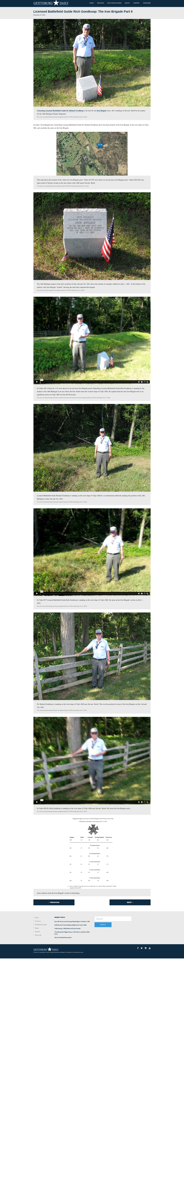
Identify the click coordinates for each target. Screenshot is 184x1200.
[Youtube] (150, 948)
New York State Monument (62, 937)
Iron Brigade (101, 110)
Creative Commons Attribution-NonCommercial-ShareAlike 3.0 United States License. (64, 952)
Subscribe (38, 935)
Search (103, 924)
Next (129, 902)
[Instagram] (146, 948)
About (37, 928)
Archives (38, 921)
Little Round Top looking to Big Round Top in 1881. (70, 925)
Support (37, 931)
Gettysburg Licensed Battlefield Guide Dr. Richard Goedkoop (60, 110)
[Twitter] (142, 948)
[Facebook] (137, 948)
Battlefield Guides (41, 924)
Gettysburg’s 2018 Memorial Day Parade (67, 928)
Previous (54, 902)
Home (37, 917)
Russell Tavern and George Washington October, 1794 (72, 921)
